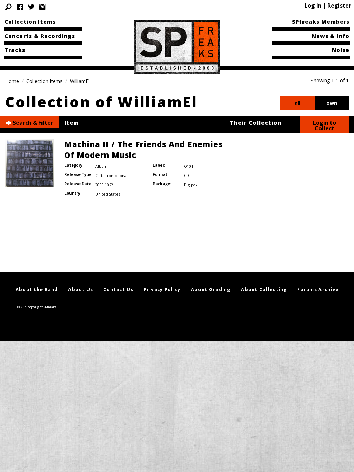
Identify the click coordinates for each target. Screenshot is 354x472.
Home (12, 81)
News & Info (330, 35)
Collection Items (30, 21)
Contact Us (118, 289)
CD (186, 175)
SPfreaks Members (321, 21)
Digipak (190, 184)
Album (101, 166)
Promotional (116, 175)
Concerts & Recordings (39, 35)
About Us (80, 289)
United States (107, 194)
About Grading (211, 289)
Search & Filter (32, 122)
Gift (98, 175)
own (331, 103)
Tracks (14, 50)
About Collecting (264, 289)
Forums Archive (317, 289)
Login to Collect (324, 125)
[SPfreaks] (177, 46)
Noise (341, 50)
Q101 (188, 166)
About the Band (37, 289)
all (297, 103)
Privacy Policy (162, 289)
